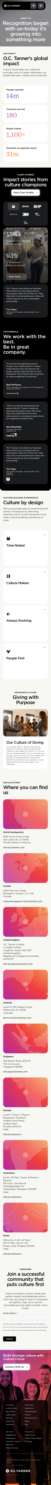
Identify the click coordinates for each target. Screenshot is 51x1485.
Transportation (30, 1411)
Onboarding (10, 1438)
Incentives (10, 1424)
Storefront (10, 1421)
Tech (26, 1424)
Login (7, 1465)
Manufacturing (30, 1418)
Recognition (10, 1411)
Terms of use (35, 1459)
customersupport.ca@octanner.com (22, 901)
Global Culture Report (33, 1438)
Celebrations (11, 1415)
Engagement (11, 1435)
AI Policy (9, 1462)
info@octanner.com (13, 847)
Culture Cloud (11, 1408)
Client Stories (30, 1435)
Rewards (9, 1418)
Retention (9, 1445)
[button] (41, 6)
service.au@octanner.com (17, 1018)
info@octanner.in (12, 1134)
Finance (28, 1415)
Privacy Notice (25, 1459)
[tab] (13, 206)
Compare (28, 1441)
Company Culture (13, 1441)
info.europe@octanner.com (18, 964)
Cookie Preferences (12, 1459)
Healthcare (29, 1408)
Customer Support (17, 1465)
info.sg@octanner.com (15, 1071)
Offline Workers (12, 1448)
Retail (27, 1421)
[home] (12, 5)
